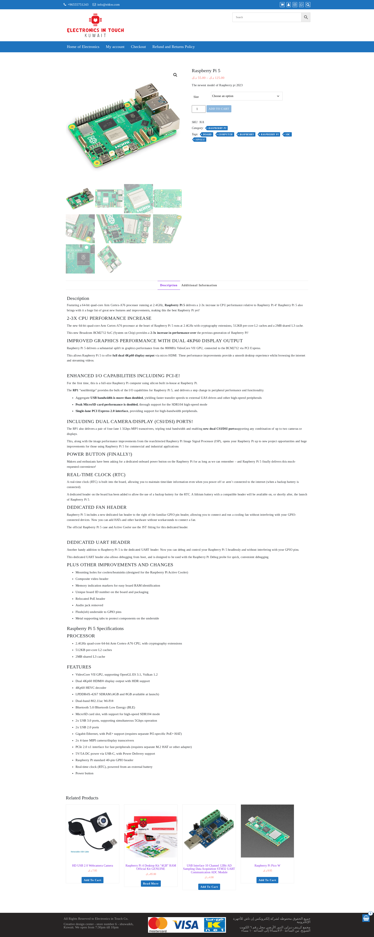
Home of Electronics (83, 47)
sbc (287, 134)
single (200, 139)
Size (196, 97)
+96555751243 (78, 4)
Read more (151, 883)
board (207, 134)
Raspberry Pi (217, 128)
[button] (175, 75)
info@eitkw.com (108, 4)
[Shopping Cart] (366, 918)
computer (226, 134)
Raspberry (247, 134)
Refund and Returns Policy (173, 47)
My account (115, 47)
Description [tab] (168, 285)
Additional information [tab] (199, 285)
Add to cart (219, 108)
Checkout (138, 47)
